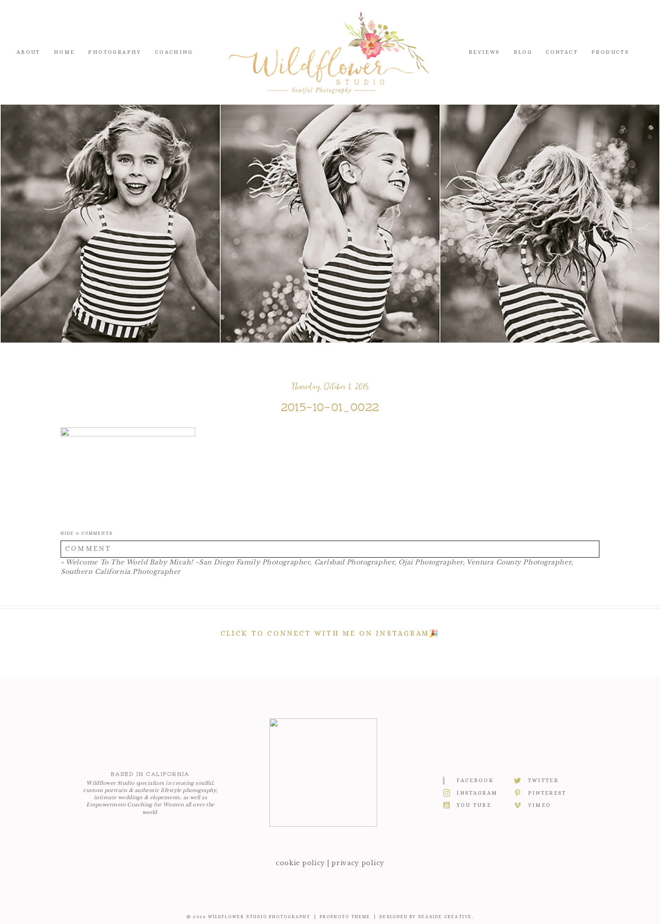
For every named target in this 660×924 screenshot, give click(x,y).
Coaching (174, 52)
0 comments (87, 533)
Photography (114, 52)
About (28, 52)
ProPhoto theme (345, 916)
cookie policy (300, 863)
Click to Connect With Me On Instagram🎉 (330, 633)
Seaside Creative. (446, 916)
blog (523, 52)
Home (64, 52)
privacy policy (357, 863)
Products (610, 52)
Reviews (484, 52)
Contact (562, 52)
